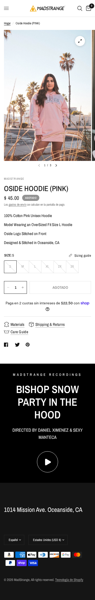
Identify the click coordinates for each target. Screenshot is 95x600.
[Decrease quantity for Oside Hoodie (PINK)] (8, 287)
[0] (87, 8)
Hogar (7, 23)
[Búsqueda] (79, 8)
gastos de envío (17, 204)
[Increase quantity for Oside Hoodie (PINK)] (23, 287)
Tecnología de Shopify (69, 580)
